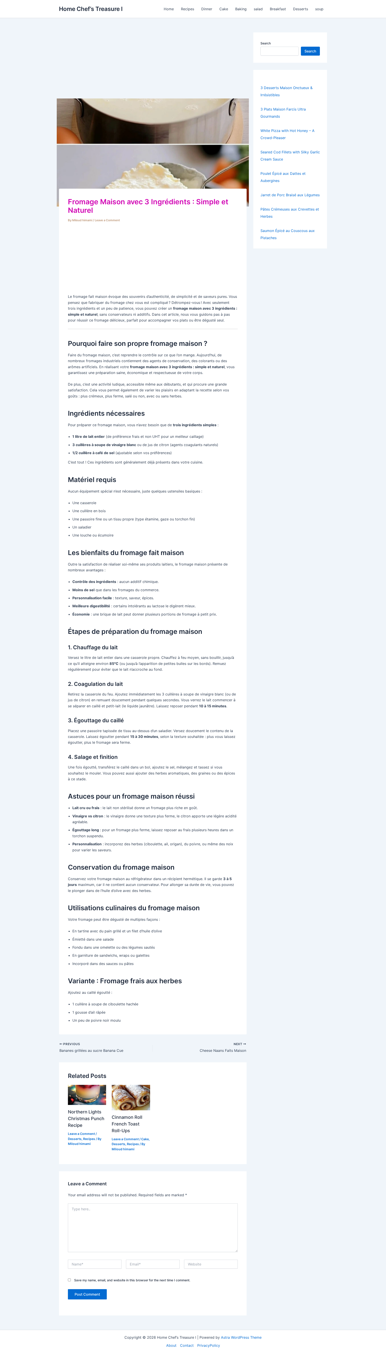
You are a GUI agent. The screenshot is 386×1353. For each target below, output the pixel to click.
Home (169, 9)
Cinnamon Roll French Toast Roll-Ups (127, 1124)
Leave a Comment (107, 220)
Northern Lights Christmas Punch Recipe (86, 1118)
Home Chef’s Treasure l (91, 8)
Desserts (300, 9)
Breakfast (278, 9)
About (171, 1345)
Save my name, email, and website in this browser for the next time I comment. (132, 1280)
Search (265, 43)
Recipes (187, 9)
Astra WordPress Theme (241, 1337)
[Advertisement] (153, 65)
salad (258, 9)
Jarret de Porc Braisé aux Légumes (290, 195)
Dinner (206, 9)
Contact (187, 1345)
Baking (241, 9)
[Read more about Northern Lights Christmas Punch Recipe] (87, 1094)
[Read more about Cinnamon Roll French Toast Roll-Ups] (131, 1097)
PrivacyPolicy (208, 1345)
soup (319, 9)
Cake (223, 9)
